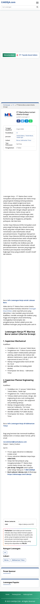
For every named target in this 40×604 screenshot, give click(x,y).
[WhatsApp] (31, 120)
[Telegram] (26, 120)
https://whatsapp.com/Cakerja (19, 474)
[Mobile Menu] (37, 2)
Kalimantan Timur (26, 140)
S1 (17, 133)
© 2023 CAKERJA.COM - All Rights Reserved (20, 601)
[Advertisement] (20, 31)
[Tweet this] (22, 120)
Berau (18, 140)
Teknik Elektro (20, 136)
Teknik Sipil (19, 137)
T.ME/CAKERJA (29, 470)
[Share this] (18, 120)
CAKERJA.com (8, 2)
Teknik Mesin (29, 136)
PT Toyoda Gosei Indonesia (25, 55)
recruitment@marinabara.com (15, 442)
